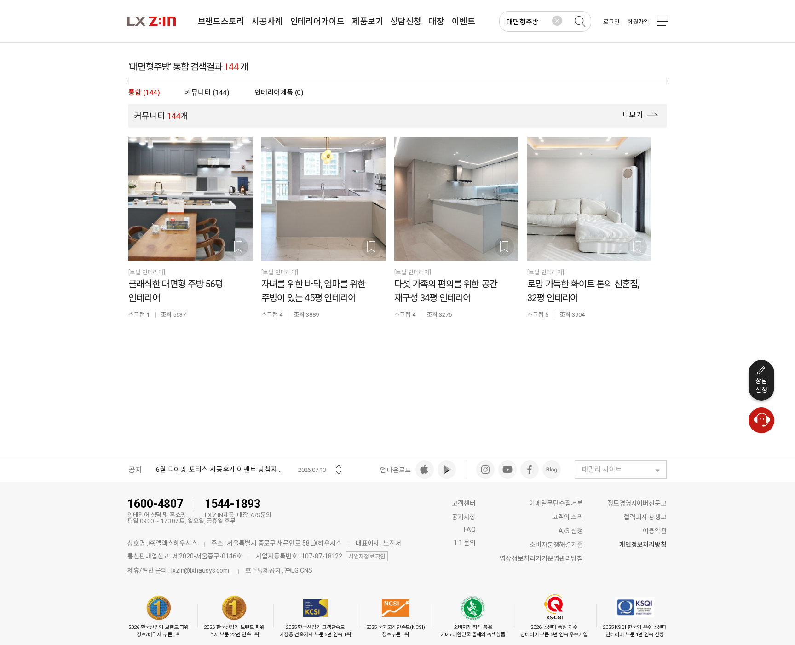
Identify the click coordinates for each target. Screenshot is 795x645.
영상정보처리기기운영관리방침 (541, 558)
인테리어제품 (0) (279, 92)
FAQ (470, 529)
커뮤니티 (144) (207, 92)
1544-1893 (232, 504)
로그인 (611, 21)
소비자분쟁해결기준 (556, 544)
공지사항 (464, 517)
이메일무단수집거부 (556, 503)
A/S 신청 (571, 531)
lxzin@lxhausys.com (200, 570)
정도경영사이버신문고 (637, 503)
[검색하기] (579, 21)
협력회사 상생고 (645, 517)
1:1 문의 (464, 542)
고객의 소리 (567, 517)
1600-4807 (155, 504)
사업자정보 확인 (367, 556)
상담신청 (761, 385)
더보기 (633, 114)
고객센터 (464, 503)
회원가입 (638, 21)
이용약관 (655, 531)
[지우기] (557, 20)
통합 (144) (144, 92)
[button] (338, 463)
